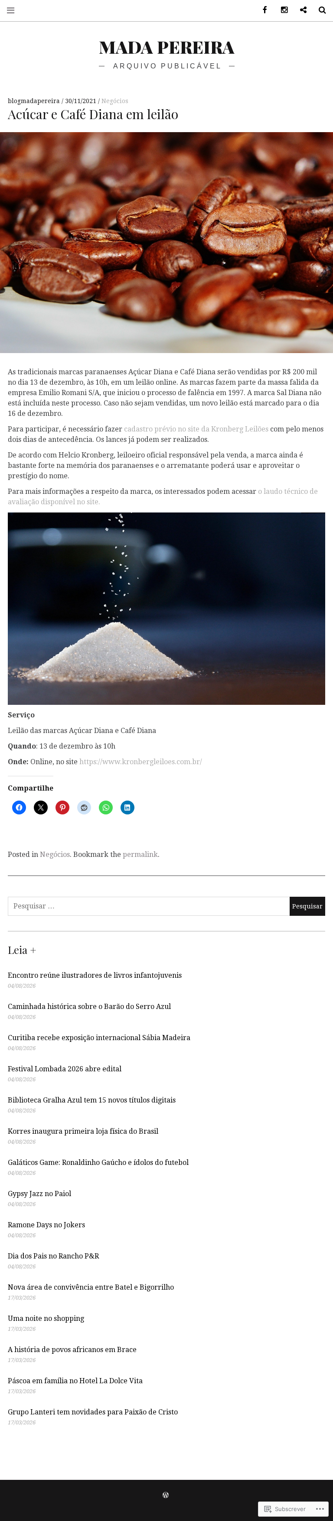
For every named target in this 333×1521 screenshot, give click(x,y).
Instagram (281, 10)
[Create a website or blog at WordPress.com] (166, 1495)
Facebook (262, 10)
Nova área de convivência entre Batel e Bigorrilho (91, 1287)
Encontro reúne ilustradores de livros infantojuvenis (95, 975)
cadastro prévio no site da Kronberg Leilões (196, 429)
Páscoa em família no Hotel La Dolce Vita (75, 1381)
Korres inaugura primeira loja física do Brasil (83, 1131)
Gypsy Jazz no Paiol (39, 1194)
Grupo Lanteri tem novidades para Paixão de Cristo (93, 1412)
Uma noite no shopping (46, 1318)
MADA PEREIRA (167, 46)
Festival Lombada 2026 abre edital (64, 1069)
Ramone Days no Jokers (46, 1225)
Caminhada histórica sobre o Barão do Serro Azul (89, 1006)
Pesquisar (319, 10)
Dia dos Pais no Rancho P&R (53, 1256)
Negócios (114, 100)
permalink (140, 854)
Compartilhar (300, 10)
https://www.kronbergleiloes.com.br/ (140, 762)
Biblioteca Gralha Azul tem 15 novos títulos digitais (92, 1100)
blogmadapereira (35, 100)
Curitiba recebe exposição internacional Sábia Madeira (99, 1038)
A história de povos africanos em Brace (72, 1350)
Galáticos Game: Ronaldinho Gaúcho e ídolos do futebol (98, 1162)
